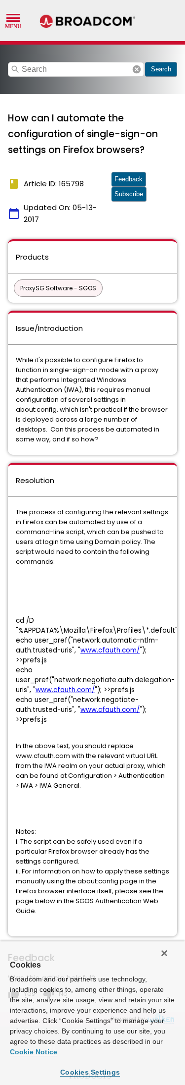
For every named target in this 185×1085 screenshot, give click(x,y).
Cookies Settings (90, 1072)
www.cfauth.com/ (110, 650)
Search (161, 69)
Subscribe (128, 194)
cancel (137, 69)
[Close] (164, 953)
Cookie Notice (33, 1052)
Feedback (128, 179)
